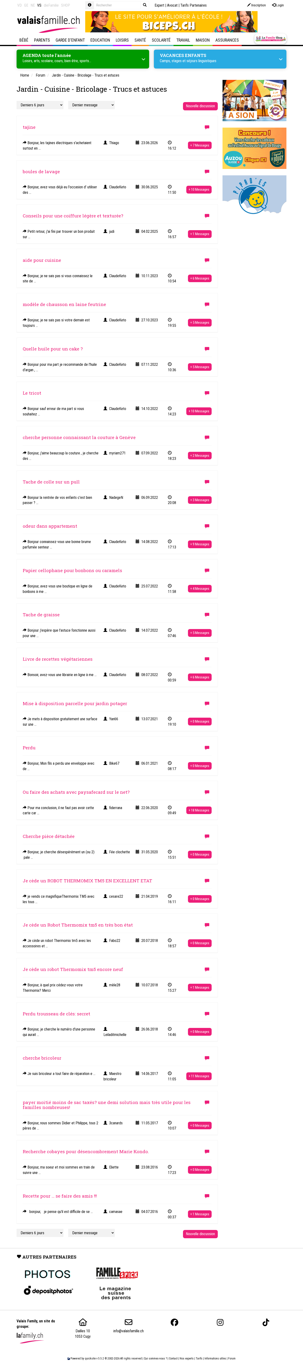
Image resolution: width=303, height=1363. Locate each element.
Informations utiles (215, 1358)
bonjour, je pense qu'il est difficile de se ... (60, 1211)
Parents (42, 40)
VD (19, 5)
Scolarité (161, 40)
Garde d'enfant (70, 40)
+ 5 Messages (199, 322)
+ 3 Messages (199, 500)
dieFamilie (51, 5)
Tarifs (199, 1358)
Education (100, 40)
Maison (203, 40)
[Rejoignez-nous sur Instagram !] (220, 1322)
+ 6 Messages (199, 278)
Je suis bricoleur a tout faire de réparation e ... (61, 1073)
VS (39, 5)
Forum (232, 1358)
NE (33, 5)
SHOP (65, 5)
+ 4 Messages (199, 589)
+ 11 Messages (199, 1076)
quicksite (90, 1358)
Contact (173, 1358)
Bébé (23, 40)
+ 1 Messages (199, 234)
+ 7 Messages (199, 145)
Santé (140, 40)
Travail (183, 40)
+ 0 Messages (199, 721)
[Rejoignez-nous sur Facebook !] (174, 1322)
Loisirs (122, 40)
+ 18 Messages (199, 810)
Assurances (227, 40)
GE (26, 5)
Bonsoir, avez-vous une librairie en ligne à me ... (62, 675)
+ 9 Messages (199, 544)
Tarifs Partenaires (193, 5)
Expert (159, 5)
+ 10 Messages (199, 189)
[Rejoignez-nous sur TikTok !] (266, 1322)
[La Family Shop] (270, 39)
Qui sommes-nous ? (155, 1358)
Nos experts (187, 1358)
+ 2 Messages (199, 455)
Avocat (172, 5)
